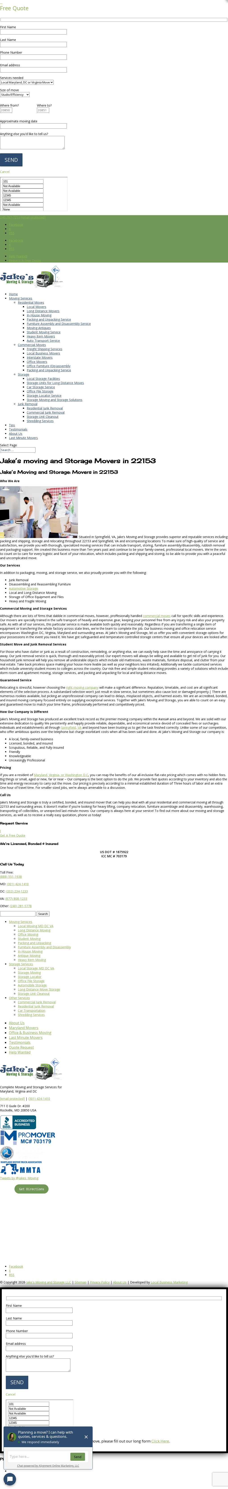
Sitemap (80, 1282)
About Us (15, 433)
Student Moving (29, 939)
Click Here (160, 1441)
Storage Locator (29, 977)
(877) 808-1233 (16, 898)
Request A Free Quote (25, 260)
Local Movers (36, 307)
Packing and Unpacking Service (49, 319)
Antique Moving (29, 955)
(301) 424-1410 (39, 1099)
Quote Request (21, 1047)
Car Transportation (31, 1010)
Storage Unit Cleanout (43, 417)
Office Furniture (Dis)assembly (48, 366)
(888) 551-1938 (11, 876)
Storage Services (21, 964)
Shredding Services (40, 421)
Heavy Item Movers (41, 336)
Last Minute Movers (23, 438)
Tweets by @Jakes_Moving (19, 1178)
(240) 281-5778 (21, 906)
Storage (23, 374)
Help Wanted (18, 256)
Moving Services (20, 298)
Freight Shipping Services (44, 349)
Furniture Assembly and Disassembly (44, 947)
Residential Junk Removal (45, 408)
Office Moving (28, 934)
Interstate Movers (40, 357)
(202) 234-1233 (17, 891)
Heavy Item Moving (32, 960)
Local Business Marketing (169, 1282)
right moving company (82, 687)
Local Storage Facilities (43, 378)
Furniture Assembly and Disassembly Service (59, 324)
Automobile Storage (32, 985)
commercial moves (157, 616)
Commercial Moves (32, 345)
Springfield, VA (71, 727)
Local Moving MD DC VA (35, 926)
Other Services (19, 998)
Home (13, 294)
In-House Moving (39, 315)
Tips (12, 425)
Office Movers (37, 362)
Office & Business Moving (30, 1032)
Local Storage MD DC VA (36, 968)
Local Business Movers (43, 353)
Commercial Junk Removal (46, 412)
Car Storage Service (41, 387)
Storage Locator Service (44, 395)
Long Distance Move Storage (39, 989)
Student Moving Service (44, 332)
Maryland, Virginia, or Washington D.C (61, 775)
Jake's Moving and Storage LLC (48, 1282)
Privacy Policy (100, 1282)
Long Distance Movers (43, 311)
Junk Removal (27, 404)
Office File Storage (40, 391)
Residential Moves (31, 302)
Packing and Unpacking (34, 943)
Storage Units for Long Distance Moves (55, 383)
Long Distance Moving (34, 930)
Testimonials (18, 429)
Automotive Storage (23, 588)
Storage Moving (29, 972)
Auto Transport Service (43, 340)
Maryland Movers (23, 1027)
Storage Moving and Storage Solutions (54, 400)
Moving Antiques (39, 328)
